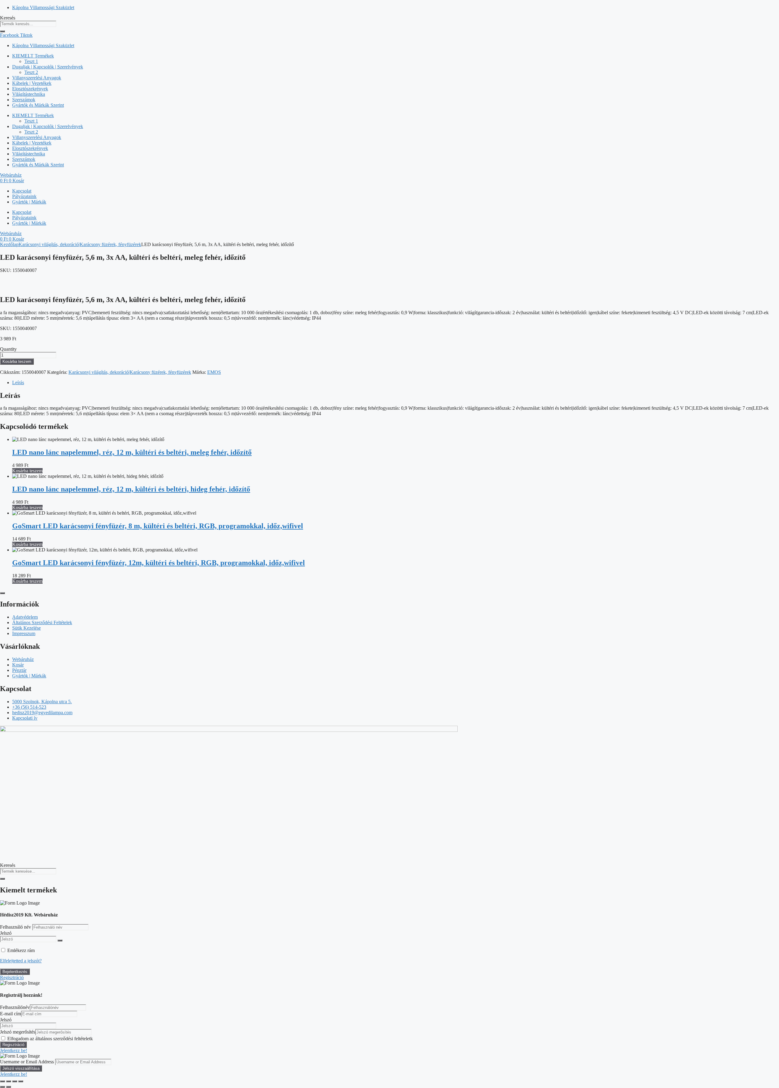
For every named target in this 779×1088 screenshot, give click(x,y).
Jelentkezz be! (13, 1050)
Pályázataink (24, 196)
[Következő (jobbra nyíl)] (8, 1087)
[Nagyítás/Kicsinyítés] (2, 1081)
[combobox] (28, 24)
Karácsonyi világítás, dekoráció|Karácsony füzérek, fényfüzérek (80, 244)
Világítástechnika (28, 94)
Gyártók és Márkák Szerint (38, 105)
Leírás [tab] (18, 382)
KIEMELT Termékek (33, 55)
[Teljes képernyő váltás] (8, 1081)
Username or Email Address (27, 1061)
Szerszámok (23, 99)
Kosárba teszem (16, 361)
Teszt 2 (31, 72)
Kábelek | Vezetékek (31, 83)
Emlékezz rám (21, 950)
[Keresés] (2, 31)
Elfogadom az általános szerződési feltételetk (50, 1038)
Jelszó (6, 933)
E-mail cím (10, 1013)
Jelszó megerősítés (17, 1031)
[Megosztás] (14, 1081)
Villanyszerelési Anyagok (36, 77)
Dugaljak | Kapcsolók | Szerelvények (47, 66)
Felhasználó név (16, 927)
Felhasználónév (15, 1007)
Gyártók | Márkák (29, 201)
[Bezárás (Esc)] (20, 1081)
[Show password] (60, 940)
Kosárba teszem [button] (27, 470)
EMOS (214, 372)
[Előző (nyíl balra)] (2, 1087)
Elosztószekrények (30, 88)
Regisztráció (12, 977)
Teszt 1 (31, 61)
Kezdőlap (9, 244)
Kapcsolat (21, 190)
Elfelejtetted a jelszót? (21, 960)
